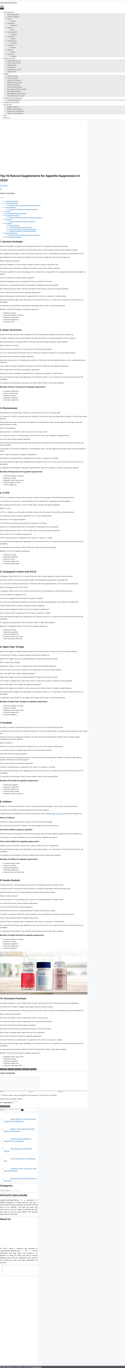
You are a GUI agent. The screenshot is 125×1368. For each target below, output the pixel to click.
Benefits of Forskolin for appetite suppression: (22, 221)
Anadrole (13, 56)
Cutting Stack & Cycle (13, 63)
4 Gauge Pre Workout (13, 100)
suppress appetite (58, 814)
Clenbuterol (10, 23)
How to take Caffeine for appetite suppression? (23, 229)
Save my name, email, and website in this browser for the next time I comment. (29, 1095)
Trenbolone (10, 45)
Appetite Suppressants (11, 102)
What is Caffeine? (14, 225)
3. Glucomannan (10, 207)
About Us (7, 118)
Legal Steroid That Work (8, 2)
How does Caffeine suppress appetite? (21, 227)
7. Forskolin (8, 219)
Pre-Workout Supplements (13, 98)
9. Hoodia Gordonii (11, 233)
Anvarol (13, 21)
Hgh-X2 (13, 38)
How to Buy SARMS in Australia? (16, 89)
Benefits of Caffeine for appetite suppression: (23, 231)
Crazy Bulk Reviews (13, 14)
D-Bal (12, 30)
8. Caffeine (8, 223)
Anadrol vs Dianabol (13, 16)
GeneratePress (36, 1367)
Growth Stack (11, 67)
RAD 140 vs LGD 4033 (14, 80)
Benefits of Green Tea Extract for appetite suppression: (25, 205)
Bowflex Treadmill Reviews (15, 113)
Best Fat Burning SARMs (14, 87)
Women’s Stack (11, 71)
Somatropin (10, 36)
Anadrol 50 (10, 54)
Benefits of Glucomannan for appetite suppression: (23, 209)
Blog (5, 115)
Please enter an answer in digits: (11, 1099)
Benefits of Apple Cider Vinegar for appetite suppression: (25, 217)
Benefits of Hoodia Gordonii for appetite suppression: (24, 235)
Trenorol (13, 47)
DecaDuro (14, 34)
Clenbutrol (14, 25)
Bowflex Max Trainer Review (15, 111)
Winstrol (9, 49)
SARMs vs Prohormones (14, 82)
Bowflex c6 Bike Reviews (14, 109)
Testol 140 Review (12, 78)
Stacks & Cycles (9, 58)
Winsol (13, 52)
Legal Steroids (9, 12)
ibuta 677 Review (12, 76)
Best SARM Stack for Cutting (16, 95)
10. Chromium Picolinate (13, 237)
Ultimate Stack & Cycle (14, 69)
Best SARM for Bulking (14, 91)
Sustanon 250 (11, 41)
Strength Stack (11, 65)
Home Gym (7, 104)
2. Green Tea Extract (11, 203)
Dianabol (10, 27)
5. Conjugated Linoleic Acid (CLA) (16, 213)
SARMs (6, 74)
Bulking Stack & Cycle (13, 60)
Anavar (9, 19)
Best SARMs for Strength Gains (16, 93)
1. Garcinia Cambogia (11, 201)
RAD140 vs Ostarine (13, 84)
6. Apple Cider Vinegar (12, 215)
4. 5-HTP (8, 211)
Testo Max (14, 43)
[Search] (22, 1110)
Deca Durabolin (11, 32)
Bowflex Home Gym (13, 106)
